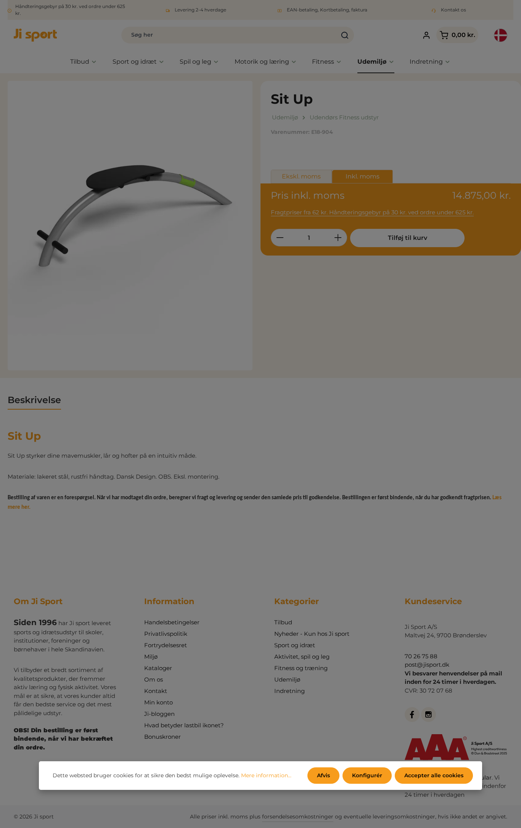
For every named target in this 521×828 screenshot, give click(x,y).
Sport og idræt (294, 645)
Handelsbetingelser (171, 622)
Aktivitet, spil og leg (302, 656)
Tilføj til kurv (407, 237)
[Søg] (345, 35)
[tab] (34, 400)
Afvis (323, 775)
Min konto (158, 702)
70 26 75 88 (421, 656)
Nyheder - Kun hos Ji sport (311, 633)
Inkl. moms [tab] (362, 176)
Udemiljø (287, 679)
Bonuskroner (162, 736)
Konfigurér (367, 775)
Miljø (151, 656)
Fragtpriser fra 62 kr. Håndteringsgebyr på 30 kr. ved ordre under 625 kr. (372, 212)
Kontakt (155, 691)
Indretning (289, 691)
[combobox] (228, 35)
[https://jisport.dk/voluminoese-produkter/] (31, 506)
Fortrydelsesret (165, 645)
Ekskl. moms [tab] (301, 176)
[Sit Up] (130, 225)
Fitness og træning (301, 668)
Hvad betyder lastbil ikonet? (184, 725)
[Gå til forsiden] (35, 35)
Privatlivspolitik (165, 633)
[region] (130, 225)
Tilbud (283, 622)
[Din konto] (426, 35)
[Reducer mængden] (280, 237)
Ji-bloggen (159, 713)
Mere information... (266, 775)
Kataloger (158, 668)
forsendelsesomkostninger (297, 816)
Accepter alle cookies (433, 775)
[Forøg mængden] (338, 237)
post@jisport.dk (427, 664)
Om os (153, 679)
